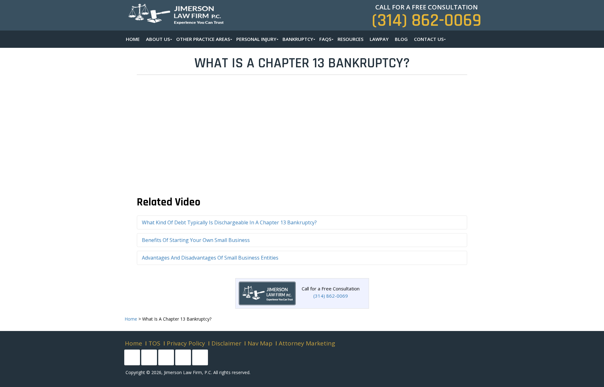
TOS (154, 343)
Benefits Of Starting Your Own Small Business (196, 240)
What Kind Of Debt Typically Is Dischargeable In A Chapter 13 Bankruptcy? (229, 222)
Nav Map (260, 343)
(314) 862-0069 (426, 20)
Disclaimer (226, 343)
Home (133, 343)
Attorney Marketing (307, 343)
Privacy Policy (186, 343)
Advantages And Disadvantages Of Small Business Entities (210, 257)
